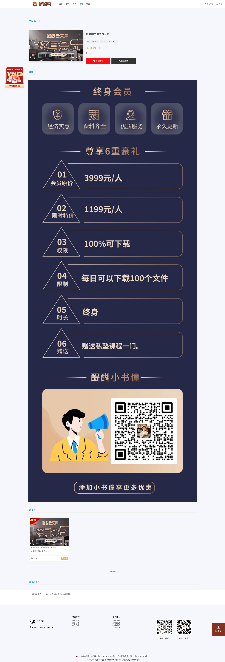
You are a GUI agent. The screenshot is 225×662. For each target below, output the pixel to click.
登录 (216, 4)
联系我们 (125, 61)
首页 (61, 4)
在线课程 (116, 625)
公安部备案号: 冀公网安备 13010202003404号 (96, 656)
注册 (220, 4)
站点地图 (136, 660)
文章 (88, 4)
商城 (81, 4)
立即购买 (99, 61)
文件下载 (116, 621)
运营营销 (116, 623)
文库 (68, 4)
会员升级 (75, 625)
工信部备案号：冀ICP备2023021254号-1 (133, 656)
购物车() (210, 4)
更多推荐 (112, 571)
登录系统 (75, 621)
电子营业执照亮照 (122, 660)
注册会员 (75, 623)
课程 (74, 4)
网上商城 (116, 628)
